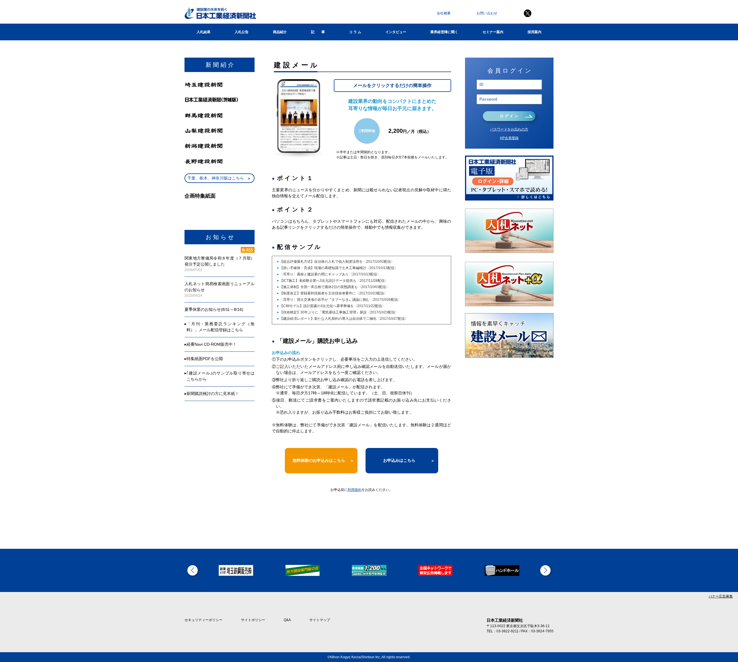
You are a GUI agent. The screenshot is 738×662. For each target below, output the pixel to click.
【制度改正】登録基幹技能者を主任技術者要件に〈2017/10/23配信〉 (333, 293)
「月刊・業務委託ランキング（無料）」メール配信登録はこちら (221, 326)
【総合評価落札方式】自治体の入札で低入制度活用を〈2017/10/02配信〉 (336, 262)
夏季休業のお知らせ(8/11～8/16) (213, 309)
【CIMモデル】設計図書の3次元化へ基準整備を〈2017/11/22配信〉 (332, 306)
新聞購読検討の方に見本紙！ (213, 393)
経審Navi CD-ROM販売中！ (212, 344)
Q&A (287, 620)
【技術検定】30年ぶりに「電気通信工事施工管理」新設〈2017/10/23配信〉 (338, 312)
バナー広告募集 (721, 596)
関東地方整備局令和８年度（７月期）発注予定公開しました (219, 261)
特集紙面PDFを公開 (205, 358)
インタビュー (395, 32)
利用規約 (355, 490)
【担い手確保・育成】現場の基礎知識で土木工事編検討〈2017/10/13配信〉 (338, 268)
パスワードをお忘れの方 (509, 129)
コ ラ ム (355, 32)
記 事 (318, 32)
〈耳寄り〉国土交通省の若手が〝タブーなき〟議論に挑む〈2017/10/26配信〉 (340, 300)
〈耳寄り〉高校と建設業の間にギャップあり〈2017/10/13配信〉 (330, 274)
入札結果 (203, 32)
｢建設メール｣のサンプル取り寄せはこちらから (221, 376)
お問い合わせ (487, 13)
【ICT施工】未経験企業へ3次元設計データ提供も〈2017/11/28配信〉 (333, 281)
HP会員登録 (509, 138)
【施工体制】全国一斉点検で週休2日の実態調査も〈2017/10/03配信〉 (334, 287)
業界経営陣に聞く (444, 32)
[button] (192, 570)
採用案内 (534, 32)
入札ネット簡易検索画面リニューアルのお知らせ (219, 286)
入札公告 (241, 32)
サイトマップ (319, 620)
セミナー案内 (493, 32)
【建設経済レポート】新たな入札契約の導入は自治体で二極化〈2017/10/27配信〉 (343, 319)
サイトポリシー (253, 620)
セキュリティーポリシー (203, 620)
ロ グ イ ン (509, 116)
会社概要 (444, 13)
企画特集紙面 (200, 196)
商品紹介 (280, 32)
